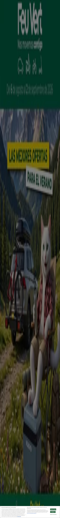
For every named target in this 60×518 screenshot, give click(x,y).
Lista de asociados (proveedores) (31, 513)
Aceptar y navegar (53, 509)
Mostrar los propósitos (53, 514)
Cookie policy (19, 516)
